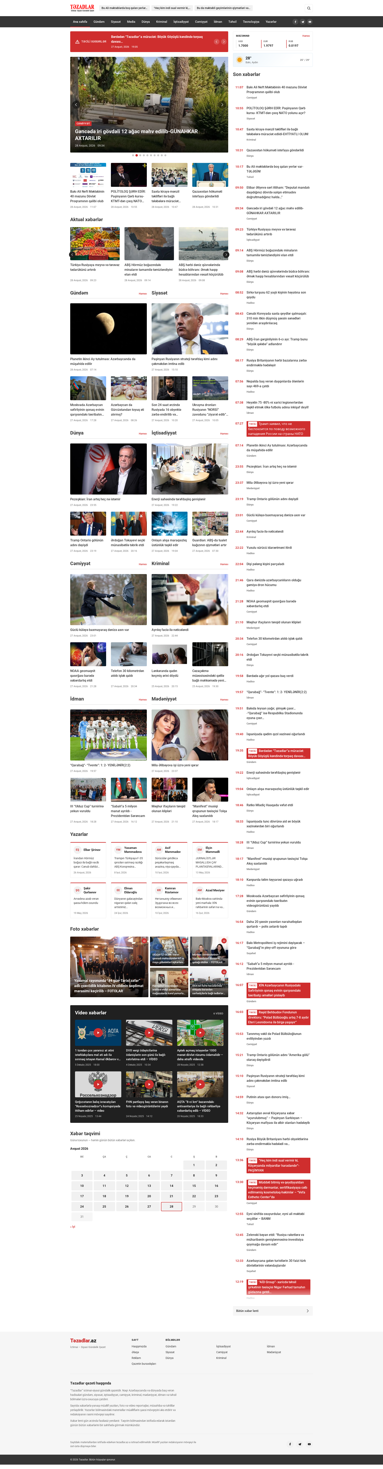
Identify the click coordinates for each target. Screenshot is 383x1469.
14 (171, 1186)
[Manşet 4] (144, 155)
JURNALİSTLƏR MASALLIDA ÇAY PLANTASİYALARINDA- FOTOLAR (210, 863)
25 (104, 1206)
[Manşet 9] (162, 155)
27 (149, 1206)
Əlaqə (135, 1352)
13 (149, 1186)
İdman (218, 22)
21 (171, 1196)
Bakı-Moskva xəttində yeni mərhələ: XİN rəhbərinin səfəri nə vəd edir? (210, 903)
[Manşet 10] (165, 155)
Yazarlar (271, 22)
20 (149, 1196)
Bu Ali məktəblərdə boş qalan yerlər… (124, 8)
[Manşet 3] (140, 155)
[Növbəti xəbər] (222, 105)
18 (104, 1196)
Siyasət (116, 22)
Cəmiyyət (201, 22)
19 (127, 1196)
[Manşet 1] (133, 155)
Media (131, 22)
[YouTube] (310, 22)
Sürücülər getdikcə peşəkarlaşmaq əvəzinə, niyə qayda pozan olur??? (167, 863)
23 (216, 1196)
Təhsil (232, 22)
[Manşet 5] (147, 155)
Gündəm (99, 22)
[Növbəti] (224, 41)
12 (127, 1186)
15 (194, 1186)
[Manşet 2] (136, 155)
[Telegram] (303, 22)
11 (104, 1186)
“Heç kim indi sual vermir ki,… (172, 8)
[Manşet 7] (155, 155)
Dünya (146, 22)
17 (82, 1196)
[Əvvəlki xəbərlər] (72, 254)
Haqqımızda (139, 1346)
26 (127, 1206)
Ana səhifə (80, 22)
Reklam (136, 1358)
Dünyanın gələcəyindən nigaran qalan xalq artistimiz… (128, 903)
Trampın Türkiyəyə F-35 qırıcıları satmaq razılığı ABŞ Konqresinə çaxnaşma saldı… (128, 863)
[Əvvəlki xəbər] (76, 105)
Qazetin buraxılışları (144, 1363)
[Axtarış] (309, 8)
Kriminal (161, 22)
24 (82, 1206)
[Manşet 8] (158, 155)
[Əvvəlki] (216, 41)
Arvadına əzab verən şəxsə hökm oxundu (86, 900)
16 (216, 1186)
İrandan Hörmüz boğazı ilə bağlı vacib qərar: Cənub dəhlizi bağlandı (86, 863)
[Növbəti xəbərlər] (226, 254)
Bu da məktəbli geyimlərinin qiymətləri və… (223, 8)
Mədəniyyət (274, 1352)
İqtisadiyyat (181, 22)
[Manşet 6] (151, 155)
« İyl (72, 1226)
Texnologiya (251, 22)
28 (171, 1206)
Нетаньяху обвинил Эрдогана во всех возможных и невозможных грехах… (168, 903)
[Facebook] (295, 22)
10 (82, 1186)
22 (194, 1196)
